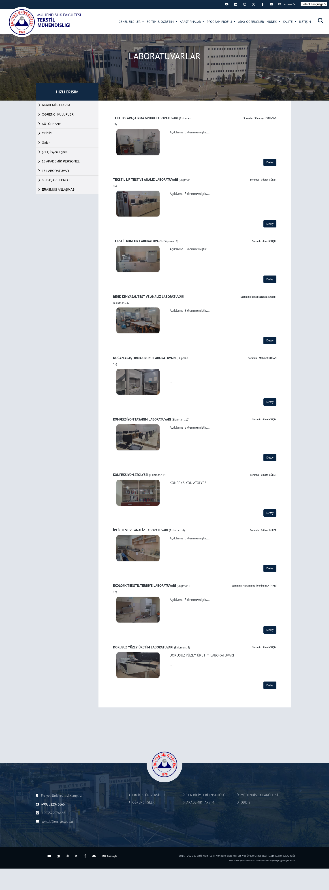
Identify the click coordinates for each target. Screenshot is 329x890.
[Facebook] (262, 4)
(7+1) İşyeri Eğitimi (55, 152)
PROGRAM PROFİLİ (220, 22)
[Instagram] (244, 4)
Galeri (46, 142)
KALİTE (288, 22)
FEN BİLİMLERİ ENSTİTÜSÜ (205, 795)
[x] (253, 4)
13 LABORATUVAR (55, 171)
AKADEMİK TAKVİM (56, 105)
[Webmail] (271, 4)
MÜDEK (272, 22)
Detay (269, 162)
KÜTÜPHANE (51, 124)
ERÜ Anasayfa (286, 4)
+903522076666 (53, 804)
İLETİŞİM (305, 22)
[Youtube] (226, 4)
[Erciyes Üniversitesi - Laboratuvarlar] (45, 22)
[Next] (217, 4)
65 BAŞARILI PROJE (56, 180)
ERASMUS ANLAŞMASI (58, 189)
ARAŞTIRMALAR (191, 22)
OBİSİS (47, 133)
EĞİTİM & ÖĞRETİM (161, 22)
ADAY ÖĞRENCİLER (251, 22)
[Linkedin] (235, 4)
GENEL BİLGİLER (130, 22)
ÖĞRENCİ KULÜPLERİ (58, 114)
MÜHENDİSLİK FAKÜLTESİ (258, 795)
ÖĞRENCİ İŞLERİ (143, 802)
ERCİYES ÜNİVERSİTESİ (147, 795)
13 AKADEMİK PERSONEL (61, 161)
